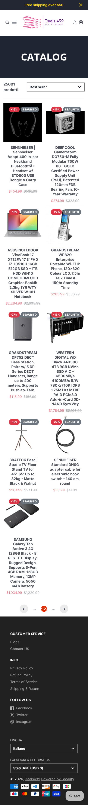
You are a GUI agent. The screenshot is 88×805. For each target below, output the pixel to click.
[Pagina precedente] (24, 609)
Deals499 (32, 779)
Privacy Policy (21, 668)
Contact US (19, 649)
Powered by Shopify (57, 779)
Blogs (14, 642)
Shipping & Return (24, 688)
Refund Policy (21, 675)
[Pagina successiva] (64, 609)
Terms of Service (24, 682)
